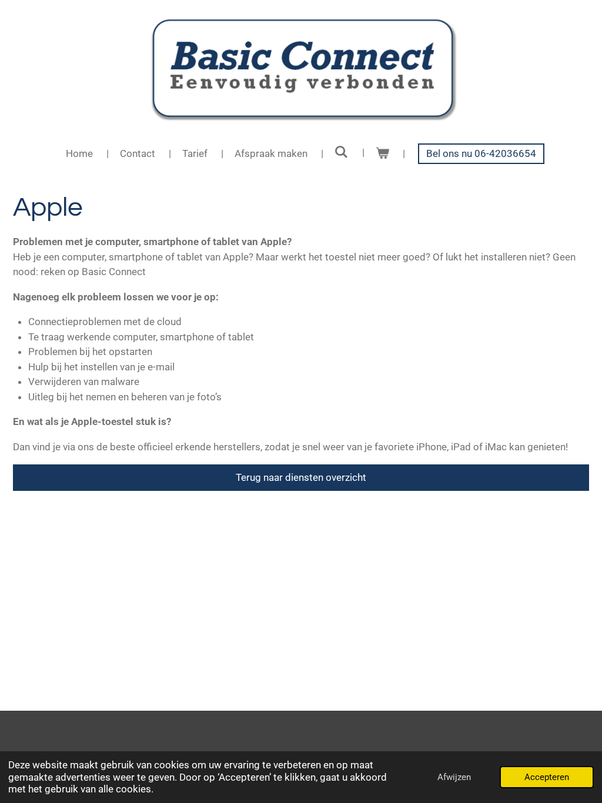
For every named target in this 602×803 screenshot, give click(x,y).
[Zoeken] (341, 152)
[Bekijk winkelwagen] (382, 154)
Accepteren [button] (546, 777)
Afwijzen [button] (454, 777)
